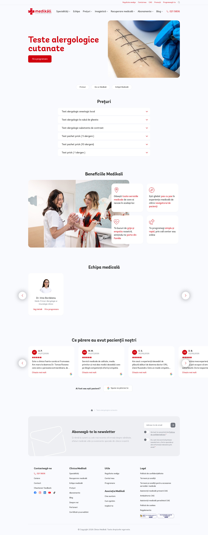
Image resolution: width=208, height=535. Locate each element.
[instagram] (40, 492)
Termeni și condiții (148, 478)
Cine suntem (110, 496)
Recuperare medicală (122, 11)
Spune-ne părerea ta (119, 388)
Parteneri (73, 507)
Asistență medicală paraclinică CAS (155, 500)
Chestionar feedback (42, 488)
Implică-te (109, 506)
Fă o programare (40, 59)
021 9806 (174, 11)
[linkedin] (45, 492)
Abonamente (145, 11)
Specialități (62, 11)
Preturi (83, 87)
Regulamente (145, 510)
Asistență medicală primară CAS (154, 491)
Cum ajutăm (110, 501)
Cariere (37, 478)
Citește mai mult (39, 372)
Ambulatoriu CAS (147, 496)
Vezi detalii (37, 309)
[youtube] (49, 492)
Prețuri (87, 11)
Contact (37, 483)
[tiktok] (54, 492)
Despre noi (73, 502)
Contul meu (142, 2)
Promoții (157, 2)
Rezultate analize (129, 2)
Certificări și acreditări (78, 512)
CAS (150, 2)
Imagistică (101, 11)
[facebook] (35, 492)
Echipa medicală (76, 483)
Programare (110, 483)
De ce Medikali (100, 87)
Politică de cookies (147, 505)
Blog (159, 11)
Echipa (76, 11)
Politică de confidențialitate (151, 473)
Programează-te (169, 2)
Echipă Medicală (121, 87)
